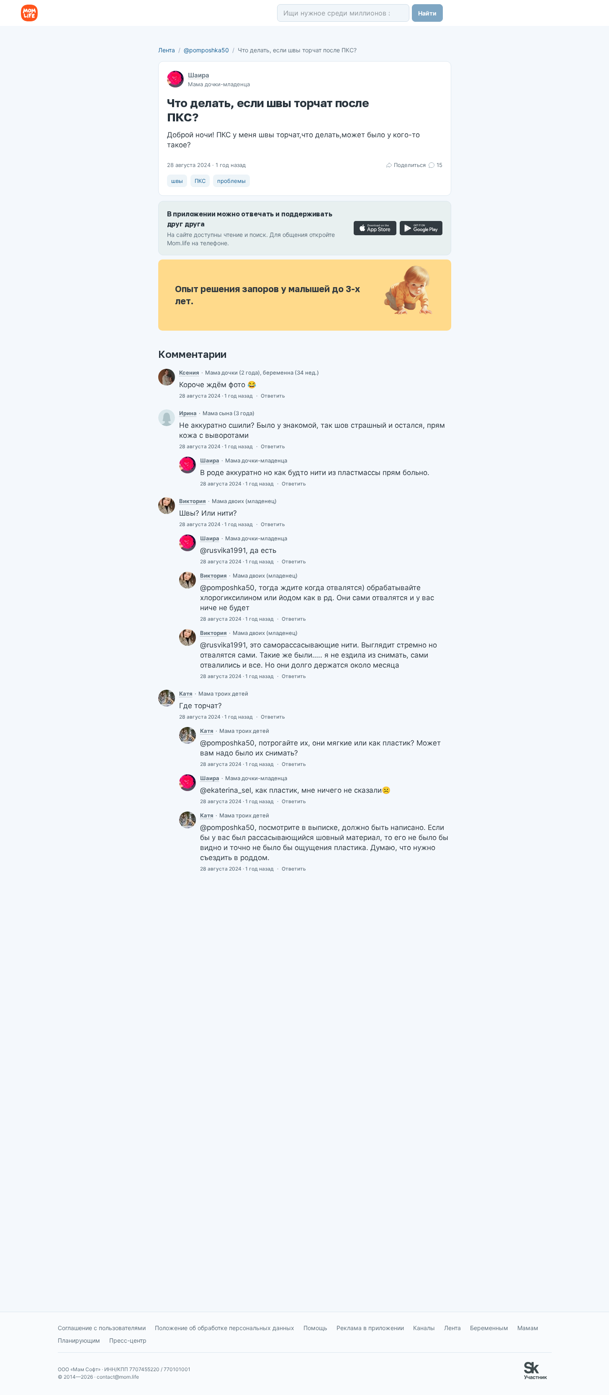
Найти (427, 13)
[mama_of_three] (166, 698)
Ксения (189, 372)
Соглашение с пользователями (102, 1327)
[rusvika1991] (166, 505)
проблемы (231, 180)
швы (177, 180)
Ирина (188, 413)
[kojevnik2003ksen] (166, 377)
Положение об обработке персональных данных (224, 1327)
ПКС (200, 180)
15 (439, 165)
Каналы (424, 1327)
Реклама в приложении (370, 1327)
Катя (186, 693)
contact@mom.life (118, 1377)
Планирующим (79, 1340)
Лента (166, 50)
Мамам (527, 1327)
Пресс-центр (127, 1340)
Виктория (192, 501)
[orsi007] (166, 417)
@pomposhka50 (206, 50)
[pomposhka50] (187, 465)
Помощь (315, 1327)
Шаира (198, 75)
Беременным (489, 1327)
